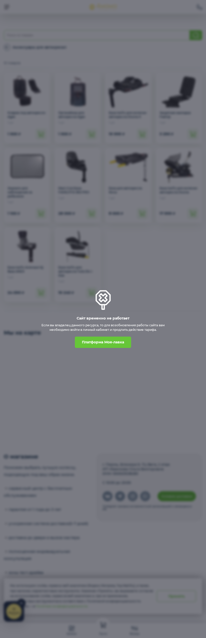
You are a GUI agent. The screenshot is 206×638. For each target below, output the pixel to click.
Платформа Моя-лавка (103, 342)
